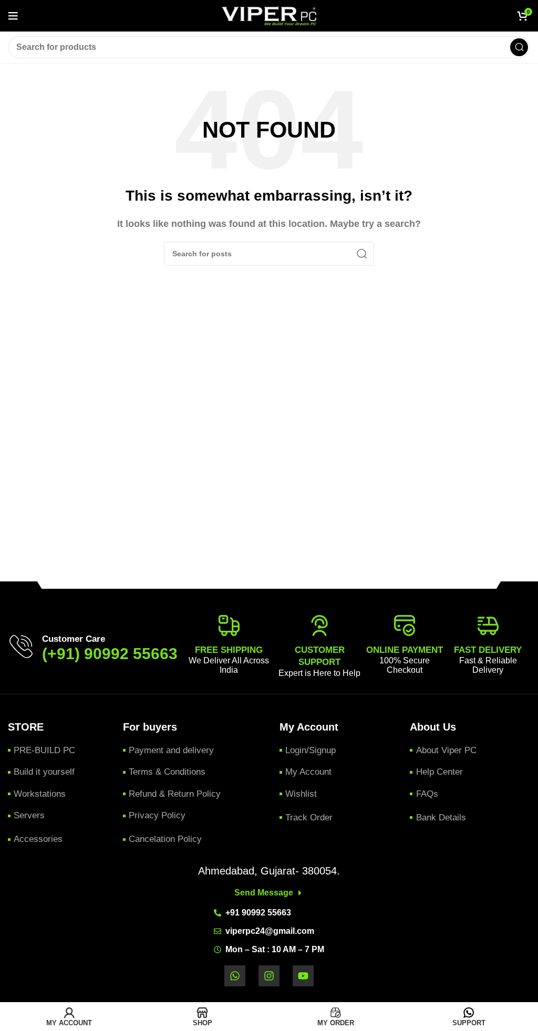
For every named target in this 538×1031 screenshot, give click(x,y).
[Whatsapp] (234, 975)
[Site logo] (269, 15)
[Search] (519, 47)
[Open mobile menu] (13, 15)
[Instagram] (269, 975)
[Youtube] (303, 975)
